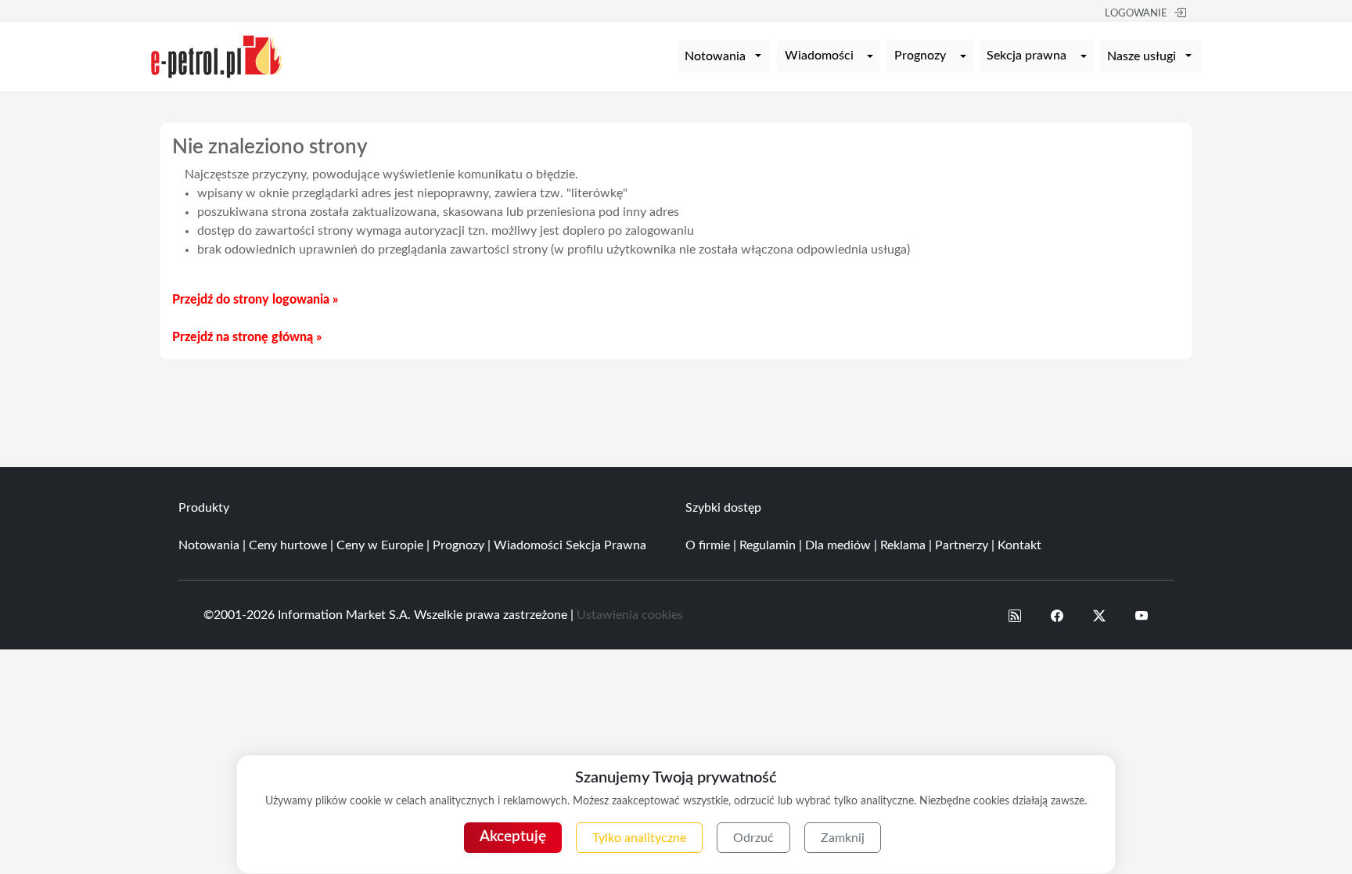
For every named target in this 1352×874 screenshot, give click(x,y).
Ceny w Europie (379, 545)
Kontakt (1019, 545)
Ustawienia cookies (630, 615)
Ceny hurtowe (288, 545)
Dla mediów (838, 545)
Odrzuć (753, 838)
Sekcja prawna (1026, 55)
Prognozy (920, 55)
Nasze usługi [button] (1141, 56)
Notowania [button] (715, 56)
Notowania (208, 545)
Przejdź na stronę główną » (247, 337)
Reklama (903, 545)
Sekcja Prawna (606, 545)
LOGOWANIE (1136, 14)
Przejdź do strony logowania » (255, 299)
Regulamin (767, 545)
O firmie (707, 545)
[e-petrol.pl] (216, 55)
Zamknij (843, 838)
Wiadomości (819, 55)
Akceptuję (513, 836)
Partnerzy (961, 545)
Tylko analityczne (639, 838)
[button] (1014, 615)
